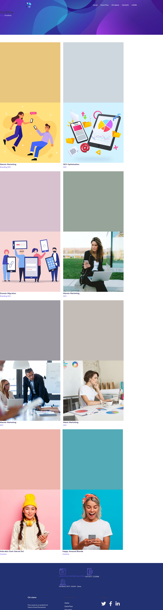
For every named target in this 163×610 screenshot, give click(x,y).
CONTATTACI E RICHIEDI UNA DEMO (72, 576)
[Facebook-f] (110, 603)
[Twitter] (103, 603)
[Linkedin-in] (117, 603)
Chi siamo (115, 5)
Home (95, 5)
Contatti (125, 5)
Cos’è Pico (104, 5)
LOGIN (134, 5)
